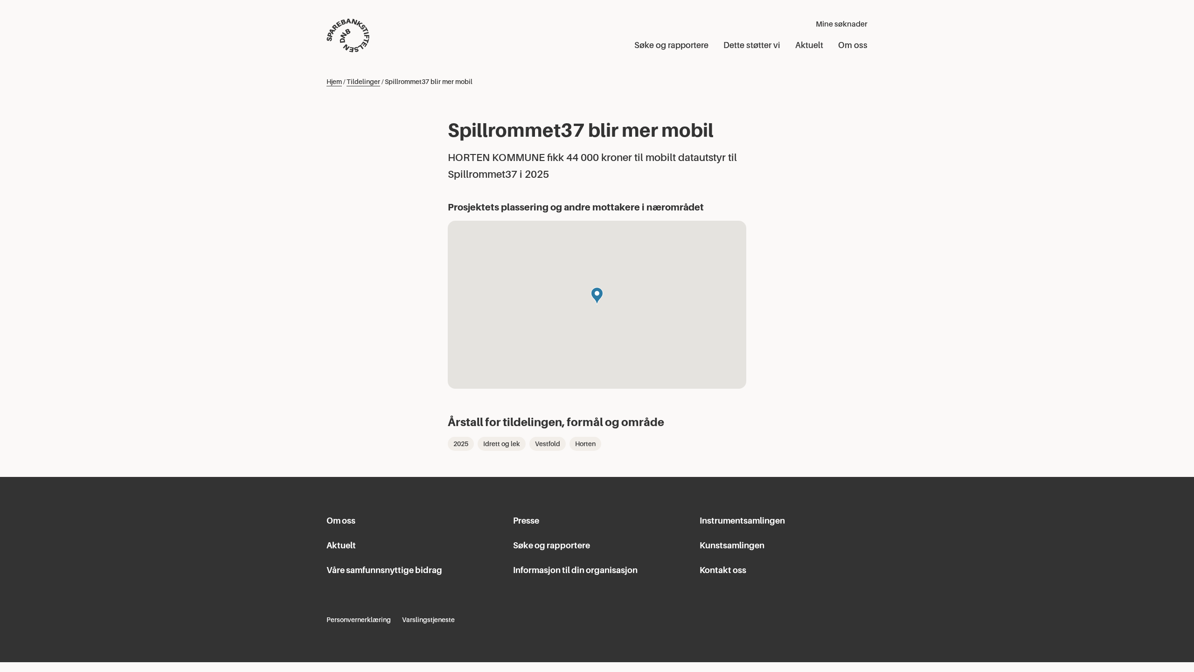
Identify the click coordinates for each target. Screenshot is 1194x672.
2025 (460, 444)
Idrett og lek (501, 444)
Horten (585, 444)
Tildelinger (363, 81)
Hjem (334, 81)
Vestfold (547, 444)
